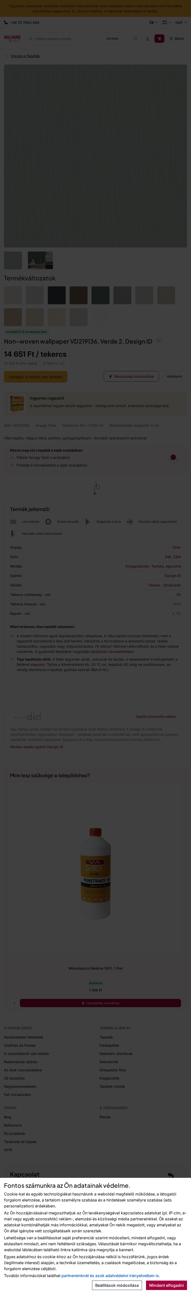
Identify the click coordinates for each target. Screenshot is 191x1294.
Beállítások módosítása (117, 1285)
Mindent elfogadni (166, 1285)
